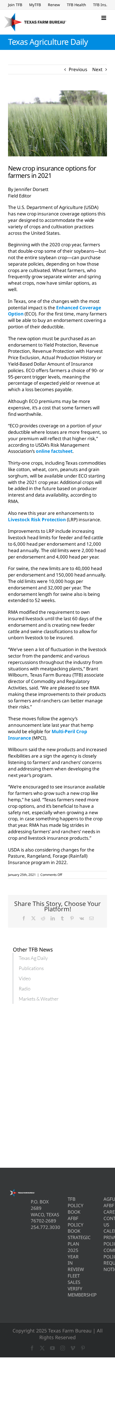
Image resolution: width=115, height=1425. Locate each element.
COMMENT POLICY (105, 1253)
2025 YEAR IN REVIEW (69, 1259)
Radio (24, 988)
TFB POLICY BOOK (69, 1205)
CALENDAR (105, 1231)
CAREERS (105, 1212)
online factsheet (54, 451)
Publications (31, 968)
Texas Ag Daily (33, 958)
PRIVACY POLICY (105, 1240)
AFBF (105, 1205)
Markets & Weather (39, 999)
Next (97, 69)
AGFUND (105, 1199)
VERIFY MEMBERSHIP (69, 1292)
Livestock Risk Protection (37, 519)
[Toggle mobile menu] (104, 18)
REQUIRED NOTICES (105, 1266)
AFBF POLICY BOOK (69, 1224)
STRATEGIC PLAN (69, 1240)
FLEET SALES (69, 1279)
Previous (78, 69)
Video (25, 978)
